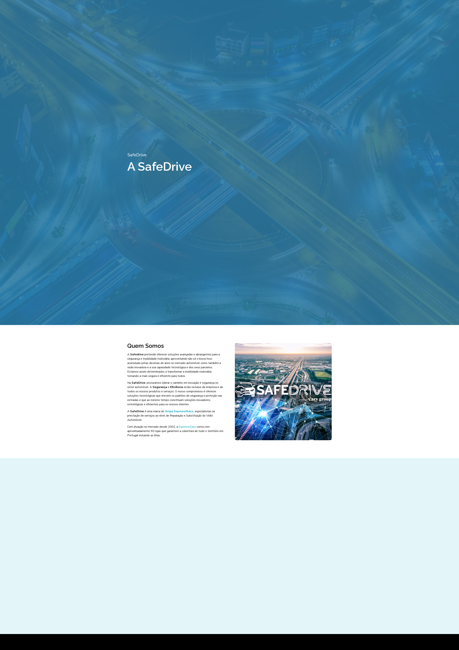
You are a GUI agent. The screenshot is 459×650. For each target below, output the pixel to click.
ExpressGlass (187, 427)
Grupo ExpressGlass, (179, 411)
